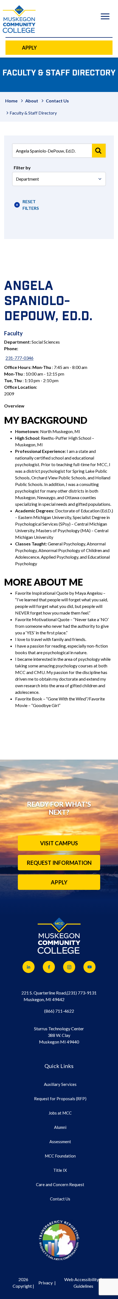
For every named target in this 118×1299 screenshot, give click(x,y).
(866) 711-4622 (59, 1010)
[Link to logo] (59, 1240)
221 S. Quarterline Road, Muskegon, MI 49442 (44, 996)
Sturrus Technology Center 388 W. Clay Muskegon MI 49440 (59, 1035)
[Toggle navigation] (105, 17)
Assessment (60, 1141)
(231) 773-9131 (82, 992)
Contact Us (57, 100)
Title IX (60, 1170)
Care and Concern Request (60, 1184)
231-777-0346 (19, 357)
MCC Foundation (60, 1155)
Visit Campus (59, 843)
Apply (59, 882)
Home (11, 100)
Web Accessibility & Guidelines (83, 1283)
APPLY (29, 48)
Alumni (60, 1127)
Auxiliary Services (60, 1084)
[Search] (99, 150)
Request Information (59, 862)
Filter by (22, 167)
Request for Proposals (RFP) (60, 1098)
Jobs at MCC (60, 1112)
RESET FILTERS (29, 205)
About (31, 100)
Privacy (46, 1282)
